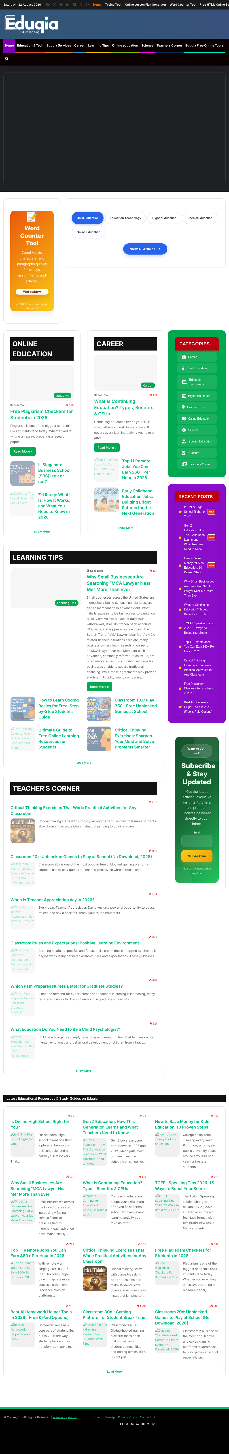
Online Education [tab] (88, 232)
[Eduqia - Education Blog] (31, 24)
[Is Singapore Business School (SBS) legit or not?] (22, 473)
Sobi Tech (20, 405)
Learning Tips (98, 45)
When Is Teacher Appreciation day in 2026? (53, 899)
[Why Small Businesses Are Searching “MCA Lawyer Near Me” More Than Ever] (61, 149)
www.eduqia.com (65, 1417)
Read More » (23, 451)
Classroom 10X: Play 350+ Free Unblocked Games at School (136, 706)
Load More (83, 762)
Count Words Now (32, 291)
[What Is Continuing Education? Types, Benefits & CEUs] (167, 149)
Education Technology (196, 382)
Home (97, 4)
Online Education (199, 418)
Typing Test (113, 4)
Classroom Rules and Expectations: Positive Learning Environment (75, 943)
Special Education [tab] (200, 218)
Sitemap (109, 1417)
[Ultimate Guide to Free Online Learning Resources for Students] (23, 739)
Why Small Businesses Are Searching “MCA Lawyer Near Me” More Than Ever (119, 583)
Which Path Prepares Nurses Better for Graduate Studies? (67, 986)
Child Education (197, 368)
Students (193, 453)
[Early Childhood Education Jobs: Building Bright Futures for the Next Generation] (106, 499)
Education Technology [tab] (125, 218)
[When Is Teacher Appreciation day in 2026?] (23, 917)
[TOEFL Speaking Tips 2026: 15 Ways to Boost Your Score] (167, 1205)
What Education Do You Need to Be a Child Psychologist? (65, 1029)
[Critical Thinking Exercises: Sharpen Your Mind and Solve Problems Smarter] (99, 739)
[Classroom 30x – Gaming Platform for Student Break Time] (95, 1334)
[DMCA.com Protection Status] (192, 1446)
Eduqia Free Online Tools (204, 45)
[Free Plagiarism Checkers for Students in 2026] (167, 1273)
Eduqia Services (59, 45)
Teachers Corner (169, 45)
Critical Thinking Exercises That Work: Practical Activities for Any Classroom (114, 1255)
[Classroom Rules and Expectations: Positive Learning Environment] (23, 960)
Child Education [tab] (88, 218)
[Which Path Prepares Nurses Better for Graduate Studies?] (23, 1003)
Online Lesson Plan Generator (145, 4)
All (126, 785)
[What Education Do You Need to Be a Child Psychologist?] (23, 1047)
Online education (125, 45)
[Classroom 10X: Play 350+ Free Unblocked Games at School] (99, 709)
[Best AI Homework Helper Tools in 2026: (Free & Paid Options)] (23, 1334)
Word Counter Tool (183, 4)
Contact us (147, 1417)
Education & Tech (30, 45)
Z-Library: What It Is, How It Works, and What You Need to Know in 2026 (55, 506)
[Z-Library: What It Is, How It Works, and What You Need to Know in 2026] (22, 503)
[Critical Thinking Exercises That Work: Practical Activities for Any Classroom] (23, 830)
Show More (42, 531)
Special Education (200, 441)
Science (147, 45)
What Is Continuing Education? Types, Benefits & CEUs (123, 408)
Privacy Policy (127, 1417)
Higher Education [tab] (164, 218)
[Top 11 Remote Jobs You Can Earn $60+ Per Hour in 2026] (106, 469)
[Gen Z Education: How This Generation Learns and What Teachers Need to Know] (114, 98)
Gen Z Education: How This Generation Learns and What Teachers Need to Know (110, 1127)
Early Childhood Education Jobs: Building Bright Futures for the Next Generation (138, 502)
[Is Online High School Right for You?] (44, 98)
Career (79, 45)
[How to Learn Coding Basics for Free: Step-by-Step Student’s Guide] (23, 709)
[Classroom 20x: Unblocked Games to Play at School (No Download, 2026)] (23, 874)
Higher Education (199, 396)
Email (197, 832)
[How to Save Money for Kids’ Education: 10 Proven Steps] (185, 98)
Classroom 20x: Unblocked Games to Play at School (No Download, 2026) (81, 856)
